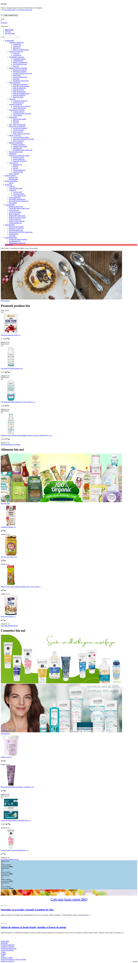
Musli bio (16, 121)
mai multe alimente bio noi (9, 625)
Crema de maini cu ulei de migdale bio (14, 850)
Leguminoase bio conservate (22, 113)
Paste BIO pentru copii (20, 84)
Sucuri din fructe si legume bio (18, 201)
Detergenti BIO (10, 225)
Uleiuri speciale (18, 172)
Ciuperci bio (17, 46)
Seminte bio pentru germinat (18, 239)
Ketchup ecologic (18, 157)
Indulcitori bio (17, 148)
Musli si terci (13, 117)
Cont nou (8, 31)
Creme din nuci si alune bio (21, 106)
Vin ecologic (13, 203)
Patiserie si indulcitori (16, 143)
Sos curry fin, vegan (9, 557)
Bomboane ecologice (19, 71)
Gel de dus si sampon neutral (12, 368)
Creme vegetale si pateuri (21, 137)
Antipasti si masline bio (16, 42)
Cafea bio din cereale (15, 188)
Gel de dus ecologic (15, 212)
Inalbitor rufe (6, 757)
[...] (89, 915)
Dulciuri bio (17, 75)
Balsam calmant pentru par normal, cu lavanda (17, 787)
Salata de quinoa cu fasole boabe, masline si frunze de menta (33, 927)
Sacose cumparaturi (11, 181)
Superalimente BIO (11, 237)
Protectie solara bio (15, 219)
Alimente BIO (9, 40)
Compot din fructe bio (20, 101)
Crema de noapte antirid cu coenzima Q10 (16, 820)
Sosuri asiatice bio (18, 159)
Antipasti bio (17, 44)
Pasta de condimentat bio (21, 50)
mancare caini (13, 177)
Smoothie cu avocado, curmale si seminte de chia (27, 909)
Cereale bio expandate (20, 128)
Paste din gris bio (18, 90)
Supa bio (16, 66)
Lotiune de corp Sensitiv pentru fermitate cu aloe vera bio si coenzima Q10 (26, 435)
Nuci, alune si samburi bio (17, 124)
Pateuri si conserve (15, 135)
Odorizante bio (13, 234)
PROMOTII (9, 245)
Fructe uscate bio (18, 102)
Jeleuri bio (16, 79)
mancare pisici (13, 179)
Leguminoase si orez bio (16, 110)
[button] (4, 301)
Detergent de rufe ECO (16, 228)
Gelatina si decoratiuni (20, 146)
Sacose (11, 183)
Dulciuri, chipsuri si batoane (18, 68)
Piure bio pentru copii (16, 152)
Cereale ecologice (18, 130)
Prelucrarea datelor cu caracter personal (13, 959)
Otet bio (15, 166)
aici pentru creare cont (25, 10)
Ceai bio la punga (18, 194)
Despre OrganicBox (7, 950)
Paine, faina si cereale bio (17, 126)
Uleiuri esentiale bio (15, 223)
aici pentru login (10, 10)
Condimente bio (18, 60)
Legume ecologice (19, 112)
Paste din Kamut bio (19, 91)
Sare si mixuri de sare (20, 64)
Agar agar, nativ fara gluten (11, 335)
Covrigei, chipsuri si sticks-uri (22, 73)
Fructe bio (12, 99)
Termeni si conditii (7, 957)
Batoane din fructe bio (20, 70)
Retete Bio (4, 943)
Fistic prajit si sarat (8, 616)
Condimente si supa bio (16, 57)
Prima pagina (5, 941)
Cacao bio (16, 53)
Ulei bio (15, 168)
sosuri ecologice (14, 174)
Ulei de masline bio (19, 170)
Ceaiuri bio (12, 190)
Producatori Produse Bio (8, 948)
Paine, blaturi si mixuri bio (21, 133)
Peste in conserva (18, 141)
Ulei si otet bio (13, 163)
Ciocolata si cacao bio (16, 51)
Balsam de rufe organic (16, 226)
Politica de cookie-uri (7, 961)
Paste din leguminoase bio (21, 93)
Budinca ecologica (19, 144)
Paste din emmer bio (19, 88)
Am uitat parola (10, 33)
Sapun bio (12, 236)
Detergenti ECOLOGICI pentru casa (20, 232)
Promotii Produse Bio (8, 945)
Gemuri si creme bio (15, 104)
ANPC (3, 956)
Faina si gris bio (18, 132)
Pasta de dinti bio (14, 214)
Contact (3, 952)
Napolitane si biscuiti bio (21, 81)
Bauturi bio (8, 184)
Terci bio (16, 122)
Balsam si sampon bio (16, 206)
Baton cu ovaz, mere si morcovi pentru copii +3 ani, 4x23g (21, 586)
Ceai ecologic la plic (19, 195)
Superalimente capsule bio (17, 243)
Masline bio (16, 48)
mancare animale (10, 175)
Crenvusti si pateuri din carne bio (23, 139)
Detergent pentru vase (16, 230)
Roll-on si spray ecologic (17, 221)
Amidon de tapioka (8, 527)
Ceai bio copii (17, 192)
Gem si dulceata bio (19, 108)
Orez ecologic (17, 115)
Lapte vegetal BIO (15, 197)
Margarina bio (17, 164)
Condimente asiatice (19, 59)
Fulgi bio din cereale (19, 119)
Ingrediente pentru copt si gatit (22, 150)
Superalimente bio (14, 241)
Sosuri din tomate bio (19, 161)
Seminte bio (12, 153)
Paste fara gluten (18, 97)
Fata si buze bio (14, 210)
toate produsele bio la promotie (10, 444)
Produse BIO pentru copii (17, 215)
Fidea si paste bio (14, 82)
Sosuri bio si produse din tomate (19, 155)
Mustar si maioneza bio (20, 62)
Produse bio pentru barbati (17, 217)
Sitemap (3, 954)
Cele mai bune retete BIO (69, 899)
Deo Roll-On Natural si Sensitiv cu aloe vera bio (18, 402)
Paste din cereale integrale (21, 86)
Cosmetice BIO (10, 205)
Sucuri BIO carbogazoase (17, 199)
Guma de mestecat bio (20, 77)
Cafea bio (12, 186)
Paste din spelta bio (19, 95)
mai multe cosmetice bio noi (10, 859)
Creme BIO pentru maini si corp (19, 208)
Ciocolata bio (17, 55)
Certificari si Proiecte (7, 947)
